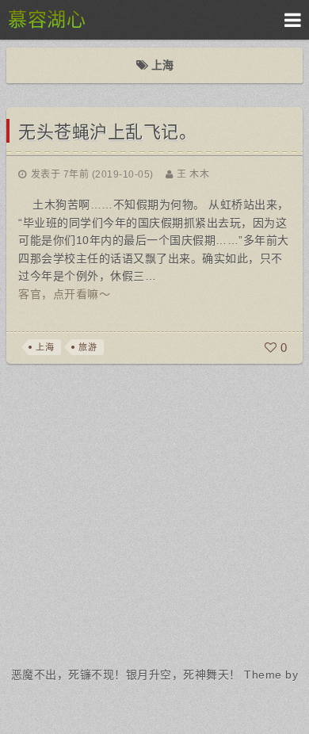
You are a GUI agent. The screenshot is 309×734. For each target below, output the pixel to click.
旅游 (87, 347)
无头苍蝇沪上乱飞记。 (107, 132)
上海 (45, 347)
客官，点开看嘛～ (64, 294)
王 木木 (193, 174)
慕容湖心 (47, 19)
